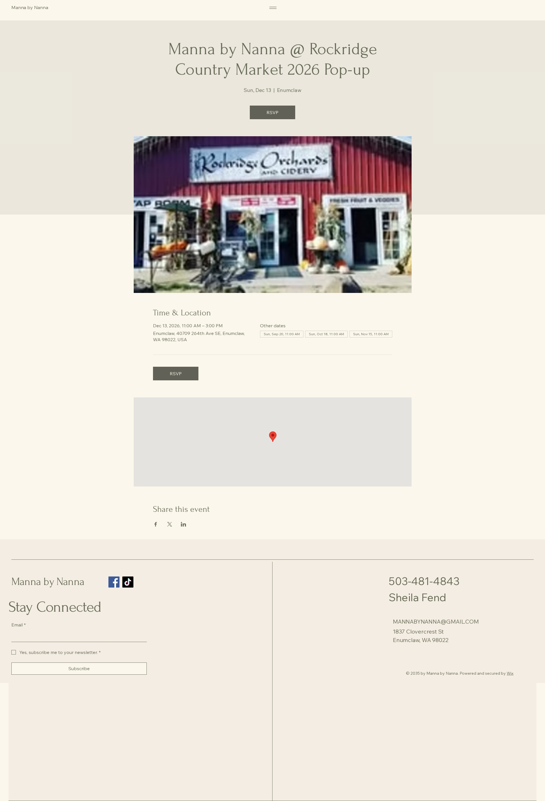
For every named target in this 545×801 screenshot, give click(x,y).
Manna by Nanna (47, 582)
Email (18, 625)
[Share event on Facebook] (155, 524)
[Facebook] (114, 582)
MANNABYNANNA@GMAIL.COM (436, 621)
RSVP (272, 112)
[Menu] (273, 7)
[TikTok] (127, 582)
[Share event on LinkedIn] (183, 524)
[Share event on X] (169, 524)
